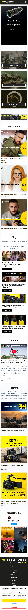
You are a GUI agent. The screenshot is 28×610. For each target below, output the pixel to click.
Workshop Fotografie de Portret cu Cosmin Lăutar (14, 228)
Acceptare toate (14, 600)
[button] (2, 25)
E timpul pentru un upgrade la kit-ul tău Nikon (12, 430)
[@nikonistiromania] (9, 517)
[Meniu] (25, 2)
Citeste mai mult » (4, 162)
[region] (14, 598)
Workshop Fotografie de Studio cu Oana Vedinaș (13, 194)
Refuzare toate (14, 607)
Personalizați (14, 603)
